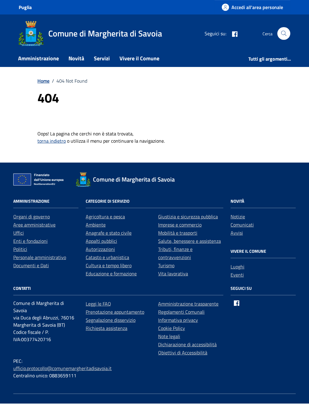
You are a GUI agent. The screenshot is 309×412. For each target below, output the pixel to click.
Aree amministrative (34, 224)
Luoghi (237, 266)
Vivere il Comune (139, 58)
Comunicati (242, 224)
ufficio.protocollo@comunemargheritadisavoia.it (62, 368)
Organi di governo (31, 216)
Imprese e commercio (180, 224)
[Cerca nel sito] (283, 33)
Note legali (169, 336)
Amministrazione (38, 58)
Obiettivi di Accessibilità (182, 352)
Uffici (18, 232)
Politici (20, 249)
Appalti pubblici (101, 241)
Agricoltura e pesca (105, 216)
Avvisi (237, 232)
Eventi (237, 274)
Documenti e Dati (31, 265)
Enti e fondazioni (30, 241)
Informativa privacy (178, 320)
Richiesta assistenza (106, 328)
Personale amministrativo (39, 257)
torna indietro (51, 140)
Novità (76, 58)
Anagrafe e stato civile (109, 232)
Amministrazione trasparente (188, 303)
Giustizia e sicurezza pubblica (188, 216)
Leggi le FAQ (98, 303)
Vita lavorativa (173, 273)
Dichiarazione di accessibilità (187, 344)
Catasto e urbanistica (107, 257)
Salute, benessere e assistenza (189, 241)
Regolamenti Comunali (181, 311)
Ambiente (96, 224)
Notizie (238, 216)
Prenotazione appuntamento (115, 311)
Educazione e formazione (111, 273)
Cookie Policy (171, 328)
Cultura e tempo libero (109, 265)
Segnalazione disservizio (110, 320)
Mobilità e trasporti (177, 232)
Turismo (166, 265)
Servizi (102, 58)
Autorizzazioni (100, 249)
